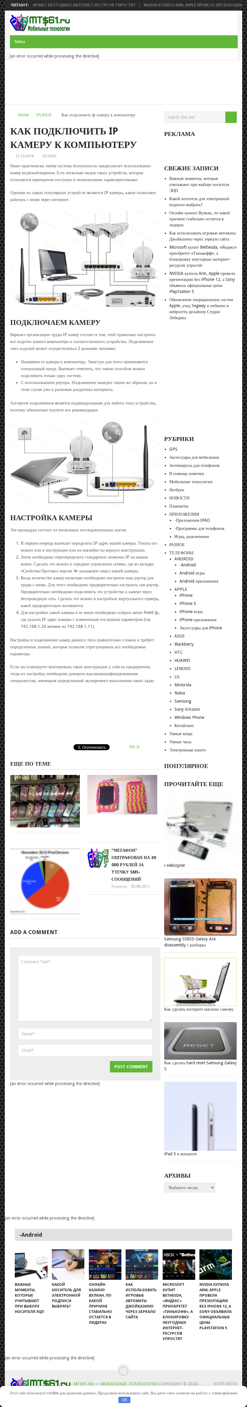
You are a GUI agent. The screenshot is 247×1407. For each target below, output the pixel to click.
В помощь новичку (186, 473)
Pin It (134, 746)
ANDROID (183, 558)
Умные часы (180, 741)
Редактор (119, 886)
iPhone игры (191, 611)
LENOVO (182, 668)
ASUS (179, 636)
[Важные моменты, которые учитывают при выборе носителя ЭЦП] (31, 1264)
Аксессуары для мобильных (194, 457)
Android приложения (199, 581)
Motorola (182, 684)
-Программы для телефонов (199, 528)
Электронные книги (187, 750)
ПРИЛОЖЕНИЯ (184, 514)
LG (177, 676)
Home (23, 114)
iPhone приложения (198, 619)
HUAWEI (182, 660)
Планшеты (178, 506)
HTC (178, 652)
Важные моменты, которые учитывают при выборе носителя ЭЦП (199, 184)
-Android (188, 564)
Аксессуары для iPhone (201, 627)
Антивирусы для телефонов (194, 465)
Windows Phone (189, 717)
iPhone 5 (188, 603)
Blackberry (184, 644)
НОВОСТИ (179, 498)
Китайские (184, 725)
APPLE (180, 589)
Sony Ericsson (187, 709)
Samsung (182, 701)
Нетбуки (176, 489)
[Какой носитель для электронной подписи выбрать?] (68, 1264)
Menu (19, 41)
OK (124, 1400)
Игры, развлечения (191, 536)
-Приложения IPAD (192, 520)
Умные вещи (180, 733)
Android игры (192, 573)
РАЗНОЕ (44, 114)
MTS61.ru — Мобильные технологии (115, 1383)
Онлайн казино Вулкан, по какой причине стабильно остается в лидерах (199, 218)
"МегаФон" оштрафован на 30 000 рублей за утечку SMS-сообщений (133, 865)
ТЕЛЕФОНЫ (181, 552)
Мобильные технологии (191, 481)
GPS (173, 449)
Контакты (225, 1383)
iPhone (186, 595)
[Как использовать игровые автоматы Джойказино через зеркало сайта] (142, 1264)
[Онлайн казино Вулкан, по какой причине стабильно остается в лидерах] (105, 1264)
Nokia (179, 693)
